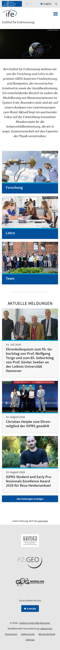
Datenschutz (28, 634)
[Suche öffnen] (56, 4)
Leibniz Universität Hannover (34, 622)
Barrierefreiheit (47, 634)
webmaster (42, 521)
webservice (46, 628)
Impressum (11, 634)
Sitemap (30, 639)
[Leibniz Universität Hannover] (12, 4)
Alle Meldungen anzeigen (30, 498)
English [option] (47, 3)
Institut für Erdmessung (18, 22)
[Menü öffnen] (55, 15)
